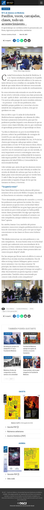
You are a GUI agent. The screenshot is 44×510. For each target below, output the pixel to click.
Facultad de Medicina (22, 308)
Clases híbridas (10, 308)
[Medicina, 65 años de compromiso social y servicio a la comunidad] (12, 362)
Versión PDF (11, 474)
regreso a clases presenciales (10, 311)
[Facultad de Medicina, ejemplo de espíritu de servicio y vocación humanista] (31, 338)
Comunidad (5, 9)
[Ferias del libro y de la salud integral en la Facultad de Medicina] (31, 362)
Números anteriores (15, 431)
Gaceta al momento (30, 333)
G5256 (31, 308)
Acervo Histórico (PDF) (16, 436)
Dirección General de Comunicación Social (22, 506)
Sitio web (10, 479)
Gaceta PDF (11, 427)
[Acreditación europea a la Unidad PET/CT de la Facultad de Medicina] (12, 338)
